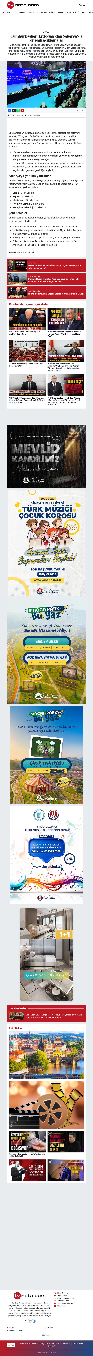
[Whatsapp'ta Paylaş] (18, 110)
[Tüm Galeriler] (83, 1028)
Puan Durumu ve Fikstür (66, 1298)
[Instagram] (30, 1321)
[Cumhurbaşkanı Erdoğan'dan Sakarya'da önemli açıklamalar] (46, 84)
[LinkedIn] (34, 1321)
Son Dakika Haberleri (65, 1303)
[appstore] (46, 1335)
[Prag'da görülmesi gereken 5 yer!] (46, 1055)
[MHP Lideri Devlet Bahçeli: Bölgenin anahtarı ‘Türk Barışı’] (27, 319)
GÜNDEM (6, 13)
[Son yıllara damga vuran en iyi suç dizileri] (46, 1105)
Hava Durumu (62, 1293)
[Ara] (80, 5)
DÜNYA (52, 13)
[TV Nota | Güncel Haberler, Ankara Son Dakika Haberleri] (23, 4)
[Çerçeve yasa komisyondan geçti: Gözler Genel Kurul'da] (27, 351)
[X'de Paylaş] (14, 110)
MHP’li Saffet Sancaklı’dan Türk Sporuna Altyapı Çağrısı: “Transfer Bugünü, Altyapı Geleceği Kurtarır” (27, 400)
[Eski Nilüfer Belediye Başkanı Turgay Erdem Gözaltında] (66, 1170)
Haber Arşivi (61, 1306)
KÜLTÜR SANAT (80, 13)
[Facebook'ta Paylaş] (9, 110)
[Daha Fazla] (22, 110)
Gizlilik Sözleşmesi (16, 1330)
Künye (11, 1328)
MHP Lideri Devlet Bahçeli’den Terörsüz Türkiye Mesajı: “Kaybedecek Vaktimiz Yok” (65, 334)
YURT (60, 13)
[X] (25, 1321)
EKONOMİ (41, 13)
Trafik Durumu (62, 1296)
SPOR (68, 13)
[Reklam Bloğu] (46, 456)
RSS (12, 1345)
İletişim (50, 1328)
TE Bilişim (52, 1353)
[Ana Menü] (84, 5)
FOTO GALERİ (19, 13)
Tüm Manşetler (63, 1301)
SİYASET (31, 13)
